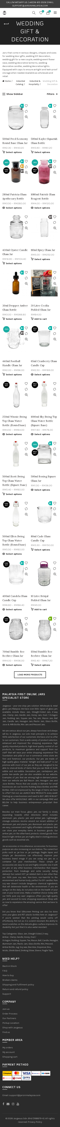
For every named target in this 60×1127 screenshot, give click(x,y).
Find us (6, 1032)
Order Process (9, 1013)
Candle (45, 940)
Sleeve (38, 950)
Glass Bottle (34, 944)
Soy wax (23, 947)
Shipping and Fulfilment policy (18, 984)
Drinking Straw (27, 950)
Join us (6, 1009)
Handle (20, 937)
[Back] (6, 24)
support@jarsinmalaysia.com (24, 1095)
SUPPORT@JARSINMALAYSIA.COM (30, 5)
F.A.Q (4, 970)
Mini (42, 944)
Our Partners (9, 1018)
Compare (26, 111)
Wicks (5, 950)
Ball (39, 940)
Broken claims (9, 980)
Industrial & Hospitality (35, 82)
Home (8, 81)
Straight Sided (35, 933)
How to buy (8, 975)
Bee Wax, (32, 947)
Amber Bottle (8, 947)
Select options (14, 152)
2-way (45, 933)
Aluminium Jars (9, 944)
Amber (5, 937)
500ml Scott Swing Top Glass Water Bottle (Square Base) (14, 480)
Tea (28, 940)
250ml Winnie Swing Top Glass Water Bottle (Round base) (14, 421)
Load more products (30, 674)
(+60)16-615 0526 (37, 2)
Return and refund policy (15, 989)
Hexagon (54, 940)
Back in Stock (9, 966)
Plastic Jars (22, 944)
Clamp (13, 937)
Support (6, 994)
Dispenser (41, 947)
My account (8, 1052)
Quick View (26, 117)
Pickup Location (10, 1023)
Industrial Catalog (20, 82)
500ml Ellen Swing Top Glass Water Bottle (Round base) (14, 540)
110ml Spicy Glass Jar (43, 250)
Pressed (49, 944)
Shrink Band (14, 950)
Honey (27, 937)
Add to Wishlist (26, 106)
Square (23, 940)
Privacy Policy (35, 1122)
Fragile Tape (47, 950)
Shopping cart (9, 1056)
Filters (50, 94)
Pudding (15, 940)
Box (49, 947)
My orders (7, 1047)
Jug (17, 947)
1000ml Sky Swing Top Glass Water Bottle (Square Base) (44, 421)
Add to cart (40, 319)
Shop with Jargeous (12, 1027)
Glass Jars (22, 933)
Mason (34, 940)
